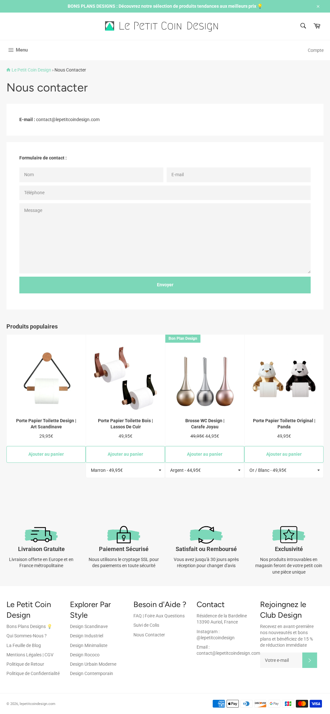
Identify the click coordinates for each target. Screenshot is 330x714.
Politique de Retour (25, 664)
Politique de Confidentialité (33, 673)
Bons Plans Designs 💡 (29, 626)
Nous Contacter (149, 634)
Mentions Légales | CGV (29, 654)
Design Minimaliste (88, 645)
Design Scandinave (89, 626)
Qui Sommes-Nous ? (26, 635)
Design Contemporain (91, 673)
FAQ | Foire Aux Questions (159, 615)
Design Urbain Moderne (93, 664)
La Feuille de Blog (23, 645)
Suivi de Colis (146, 625)
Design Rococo (85, 654)
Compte (316, 50)
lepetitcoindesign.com (37, 704)
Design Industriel (86, 635)
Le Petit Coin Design (31, 69)
